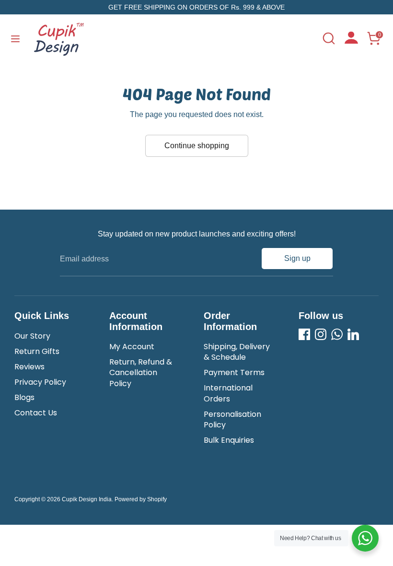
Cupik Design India (87, 499)
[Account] (351, 41)
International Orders (228, 393)
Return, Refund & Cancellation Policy (140, 372)
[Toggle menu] (15, 38)
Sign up (297, 258)
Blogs (24, 397)
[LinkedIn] (353, 334)
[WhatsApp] (337, 334)
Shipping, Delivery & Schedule (237, 352)
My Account (131, 346)
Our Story (32, 336)
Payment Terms (234, 372)
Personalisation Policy (232, 419)
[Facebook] (304, 334)
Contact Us (35, 412)
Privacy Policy (40, 382)
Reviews (29, 366)
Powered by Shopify (141, 499)
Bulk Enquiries (229, 440)
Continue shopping (196, 146)
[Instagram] (320, 334)
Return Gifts (36, 351)
